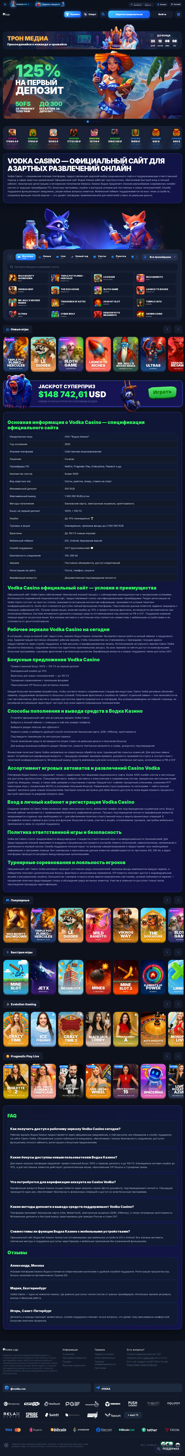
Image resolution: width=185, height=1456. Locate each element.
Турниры (67, 1361)
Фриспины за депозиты (74, 1365)
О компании (68, 1354)
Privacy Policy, (134, 1365)
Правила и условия (104, 1354)
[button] (84, 121)
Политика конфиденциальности (105, 1362)
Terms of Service (149, 1365)
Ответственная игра (105, 1358)
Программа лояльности (74, 1358)
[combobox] (171, 257)
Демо (21, 363)
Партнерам (100, 1368)
